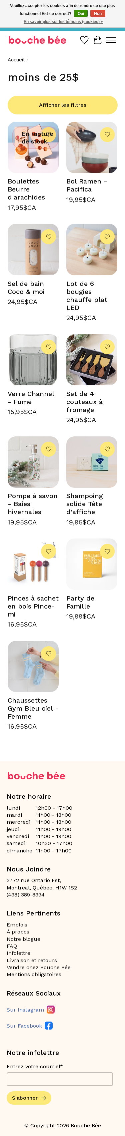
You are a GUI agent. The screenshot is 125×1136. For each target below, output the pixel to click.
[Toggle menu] (111, 40)
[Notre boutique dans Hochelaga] (38, 40)
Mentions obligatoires (34, 974)
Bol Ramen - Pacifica (86, 185)
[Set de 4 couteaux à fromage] (92, 360)
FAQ (12, 946)
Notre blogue (23, 939)
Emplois (17, 924)
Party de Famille (80, 602)
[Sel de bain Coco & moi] (33, 249)
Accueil (16, 60)
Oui (81, 13)
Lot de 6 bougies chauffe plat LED (86, 296)
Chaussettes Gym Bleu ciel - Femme (33, 708)
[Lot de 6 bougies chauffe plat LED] (92, 249)
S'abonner (25, 1098)
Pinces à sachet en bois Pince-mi (33, 606)
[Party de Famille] (92, 564)
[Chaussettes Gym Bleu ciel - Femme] (33, 666)
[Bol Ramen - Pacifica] (92, 147)
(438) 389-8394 (26, 894)
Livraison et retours (32, 960)
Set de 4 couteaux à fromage (84, 402)
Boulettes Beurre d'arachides (26, 189)
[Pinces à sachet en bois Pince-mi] (33, 564)
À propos (18, 931)
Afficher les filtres (62, 105)
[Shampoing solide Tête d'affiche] (92, 462)
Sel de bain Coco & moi (26, 288)
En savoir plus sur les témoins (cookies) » (63, 21)
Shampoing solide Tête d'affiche (84, 504)
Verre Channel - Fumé (31, 398)
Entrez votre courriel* (35, 1066)
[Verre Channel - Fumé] (33, 360)
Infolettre (18, 953)
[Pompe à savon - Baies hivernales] (33, 462)
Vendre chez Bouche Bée (39, 967)
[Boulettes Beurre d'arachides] (33, 147)
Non (98, 13)
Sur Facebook (24, 1026)
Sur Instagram (25, 1010)
